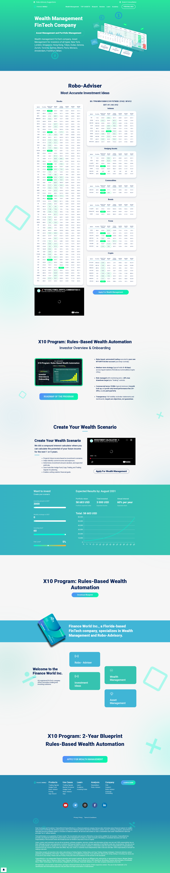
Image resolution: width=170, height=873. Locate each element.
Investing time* (38, 528)
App (64, 794)
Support (108, 787)
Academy (80, 787)
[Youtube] (65, 805)
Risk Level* (49, 541)
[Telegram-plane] (75, 805)
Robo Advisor (53, 789)
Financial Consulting (108, 792)
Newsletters (95, 785)
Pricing (51, 791)
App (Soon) (52, 794)
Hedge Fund (53, 787)
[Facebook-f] (94, 805)
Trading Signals (54, 785)
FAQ (106, 785)
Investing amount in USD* (41, 501)
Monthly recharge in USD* (41, 514)
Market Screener (68, 787)
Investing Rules (82, 789)
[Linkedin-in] (104, 805)
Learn (79, 785)
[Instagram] (85, 805)
